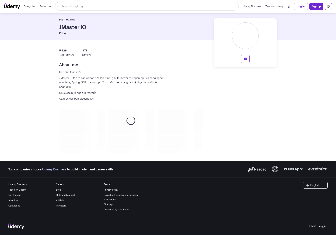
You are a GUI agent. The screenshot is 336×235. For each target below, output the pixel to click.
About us (13, 200)
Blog (58, 189)
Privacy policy (111, 189)
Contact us (14, 205)
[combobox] (147, 6)
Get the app (14, 195)
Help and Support (65, 195)
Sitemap (108, 204)
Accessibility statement (116, 209)
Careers (60, 184)
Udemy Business (54, 169)
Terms (107, 184)
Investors (61, 205)
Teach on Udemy (17, 189)
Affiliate (60, 200)
